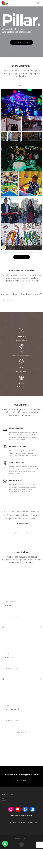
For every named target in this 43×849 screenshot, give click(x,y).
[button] (5, 844)
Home (3, 798)
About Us (5, 800)
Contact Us (6, 803)
